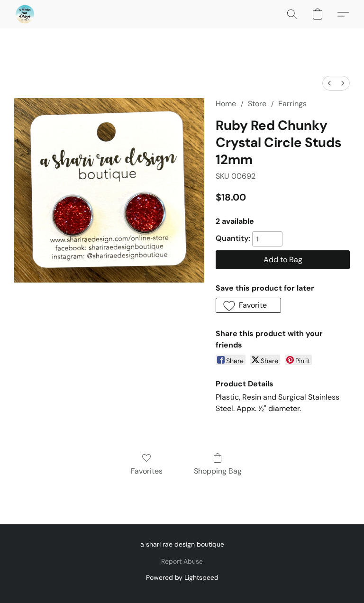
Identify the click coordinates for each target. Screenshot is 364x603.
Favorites (147, 471)
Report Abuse (182, 561)
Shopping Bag (218, 471)
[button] (25, 14)
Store (257, 104)
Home (226, 104)
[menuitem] (329, 83)
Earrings (292, 104)
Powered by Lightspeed (182, 577)
